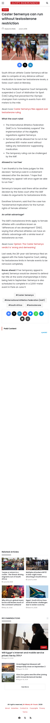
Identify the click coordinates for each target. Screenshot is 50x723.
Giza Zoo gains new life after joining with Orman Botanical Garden (31, 675)
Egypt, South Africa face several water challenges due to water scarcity (36, 602)
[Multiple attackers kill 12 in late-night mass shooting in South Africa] (37, 563)
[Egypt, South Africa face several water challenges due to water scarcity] (37, 591)
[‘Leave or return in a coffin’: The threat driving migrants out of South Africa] (13, 563)
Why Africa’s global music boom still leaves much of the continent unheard (13, 602)
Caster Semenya (26, 295)
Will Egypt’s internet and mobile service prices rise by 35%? (23, 654)
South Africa (16, 305)
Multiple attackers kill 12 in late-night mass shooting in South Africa (36, 574)
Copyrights (34, 708)
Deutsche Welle (10, 29)
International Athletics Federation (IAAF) (25, 300)
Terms (25, 712)
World (5, 10)
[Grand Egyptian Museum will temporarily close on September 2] (8, 667)
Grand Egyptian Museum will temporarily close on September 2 (30, 665)
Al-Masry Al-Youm (30, 704)
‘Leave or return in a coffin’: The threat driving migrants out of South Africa (12, 575)
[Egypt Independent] (25, 3)
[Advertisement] (25, 442)
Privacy (42, 708)
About (7, 708)
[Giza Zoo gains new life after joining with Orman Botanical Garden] (8, 677)
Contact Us (24, 708)
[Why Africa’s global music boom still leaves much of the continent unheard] (13, 591)
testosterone (34, 305)
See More (25, 687)
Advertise (14, 708)
